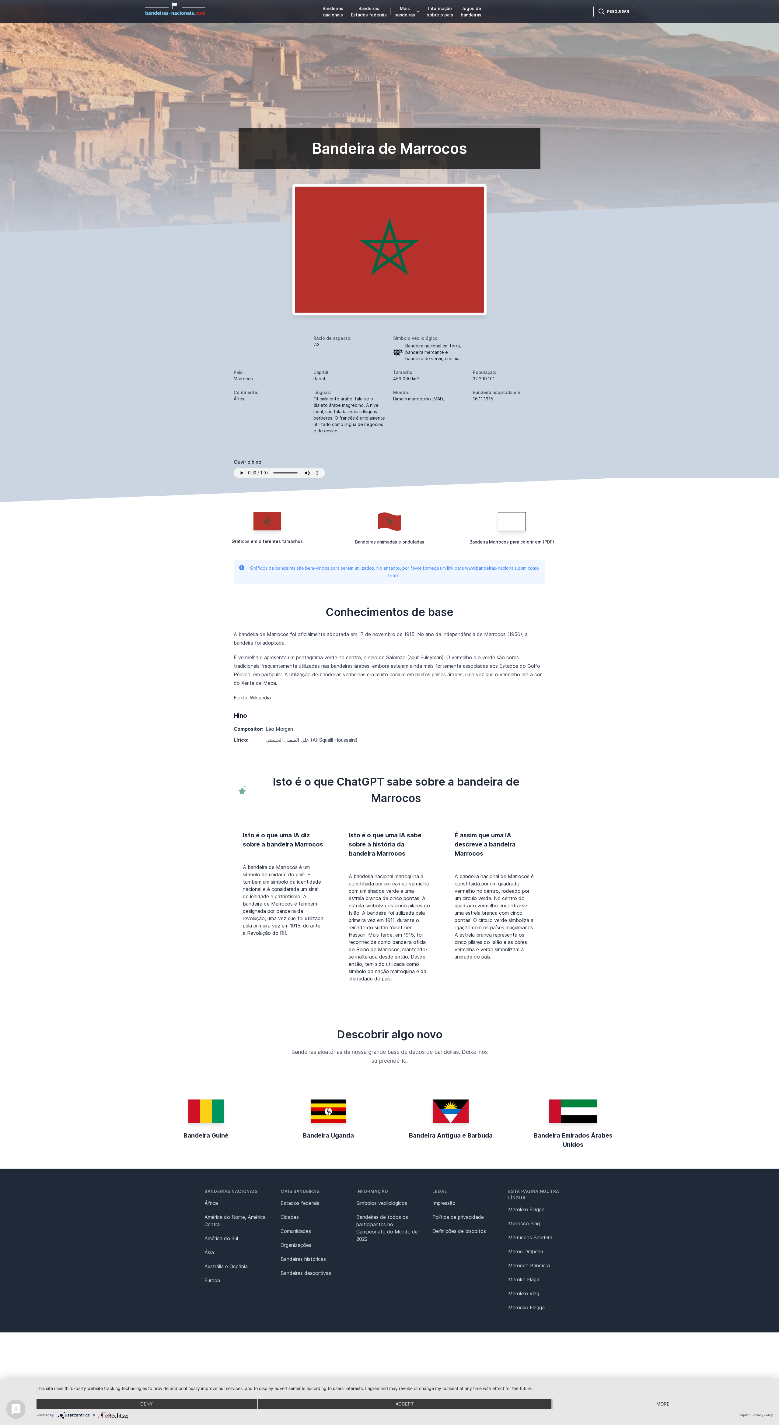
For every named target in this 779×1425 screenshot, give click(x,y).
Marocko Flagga (526, 1307)
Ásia (209, 1252)
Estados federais (300, 1203)
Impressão (444, 1203)
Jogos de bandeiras (471, 11)
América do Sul (221, 1238)
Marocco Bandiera (529, 1265)
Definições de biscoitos (459, 1231)
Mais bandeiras (404, 11)
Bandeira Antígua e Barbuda (451, 1135)
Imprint (744, 1415)
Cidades (290, 1217)
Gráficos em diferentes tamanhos (267, 541)
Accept (405, 1404)
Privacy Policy (763, 1415)
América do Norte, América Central (235, 1220)
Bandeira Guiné (206, 1135)
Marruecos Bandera (530, 1237)
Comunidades (296, 1231)
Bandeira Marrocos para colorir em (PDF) (512, 541)
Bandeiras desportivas (306, 1273)
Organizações (296, 1245)
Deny (146, 1404)
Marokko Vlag (523, 1293)
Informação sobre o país (440, 11)
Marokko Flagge (526, 1209)
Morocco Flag (524, 1223)
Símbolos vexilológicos (381, 1203)
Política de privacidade (458, 1217)
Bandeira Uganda (328, 1135)
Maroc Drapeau (525, 1251)
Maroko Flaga (523, 1279)
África (211, 1203)
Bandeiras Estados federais (369, 11)
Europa (212, 1280)
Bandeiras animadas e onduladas (389, 541)
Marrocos (243, 378)
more (662, 1404)
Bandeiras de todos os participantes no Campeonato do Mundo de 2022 (387, 1228)
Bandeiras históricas (303, 1259)
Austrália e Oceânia (226, 1266)
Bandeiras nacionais (333, 11)
